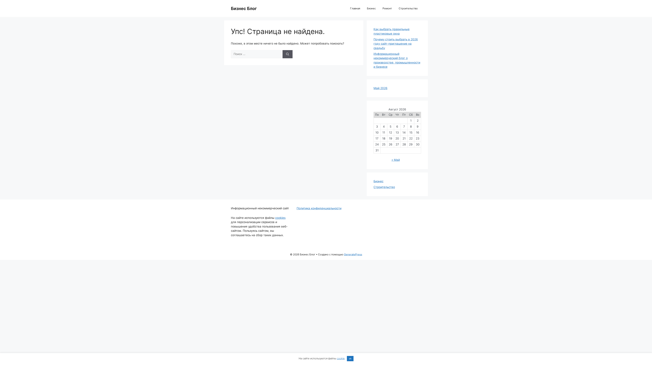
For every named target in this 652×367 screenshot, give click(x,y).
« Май (396, 160)
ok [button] (350, 358)
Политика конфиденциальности (319, 208)
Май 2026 (380, 88)
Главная (355, 8)
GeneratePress (353, 254)
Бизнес (371, 8)
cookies (280, 218)
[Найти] (288, 54)
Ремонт (387, 8)
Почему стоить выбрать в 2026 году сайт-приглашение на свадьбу (396, 44)
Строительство (408, 8)
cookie (341, 358)
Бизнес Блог (244, 8)
